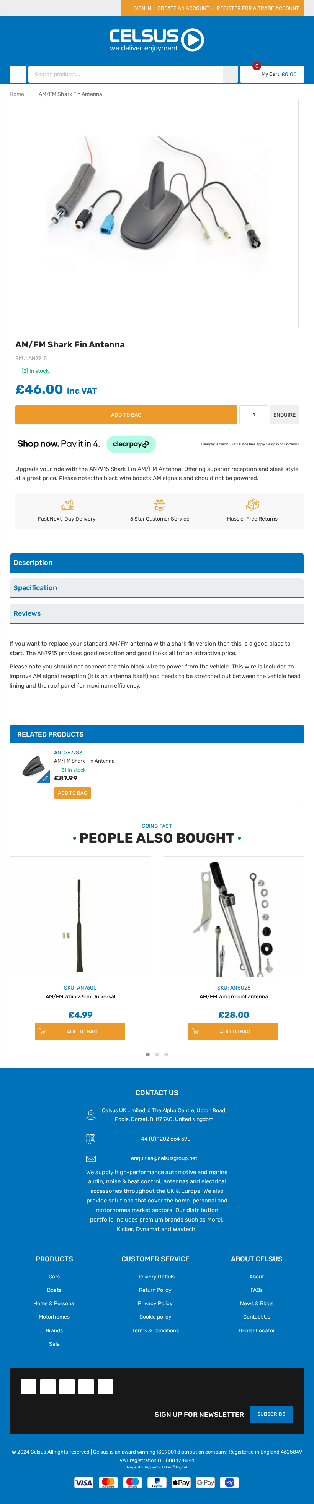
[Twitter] (48, 1386)
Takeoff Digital (174, 1467)
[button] (147, 1054)
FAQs (256, 1290)
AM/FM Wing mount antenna (234, 992)
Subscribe (271, 1414)
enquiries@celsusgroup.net (164, 1158)
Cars (54, 1277)
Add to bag (72, 793)
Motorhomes (54, 1317)
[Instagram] (105, 1386)
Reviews (27, 613)
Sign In (142, 8)
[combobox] (126, 74)
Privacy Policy (155, 1303)
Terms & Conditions (155, 1330)
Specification (35, 588)
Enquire (284, 415)
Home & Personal (54, 1303)
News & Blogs (256, 1303)
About (256, 1277)
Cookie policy (155, 1317)
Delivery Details (155, 1277)
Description (32, 562)
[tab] (157, 563)
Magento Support (142, 1467)
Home (17, 94)
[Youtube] (86, 1386)
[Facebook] (28, 1386)
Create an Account (183, 8)
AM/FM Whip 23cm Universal (80, 992)
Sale (54, 1344)
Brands (54, 1330)
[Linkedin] (67, 1386)
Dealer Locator (257, 1330)
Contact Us (256, 1317)
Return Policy (155, 1290)
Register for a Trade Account (258, 8)
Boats (54, 1290)
